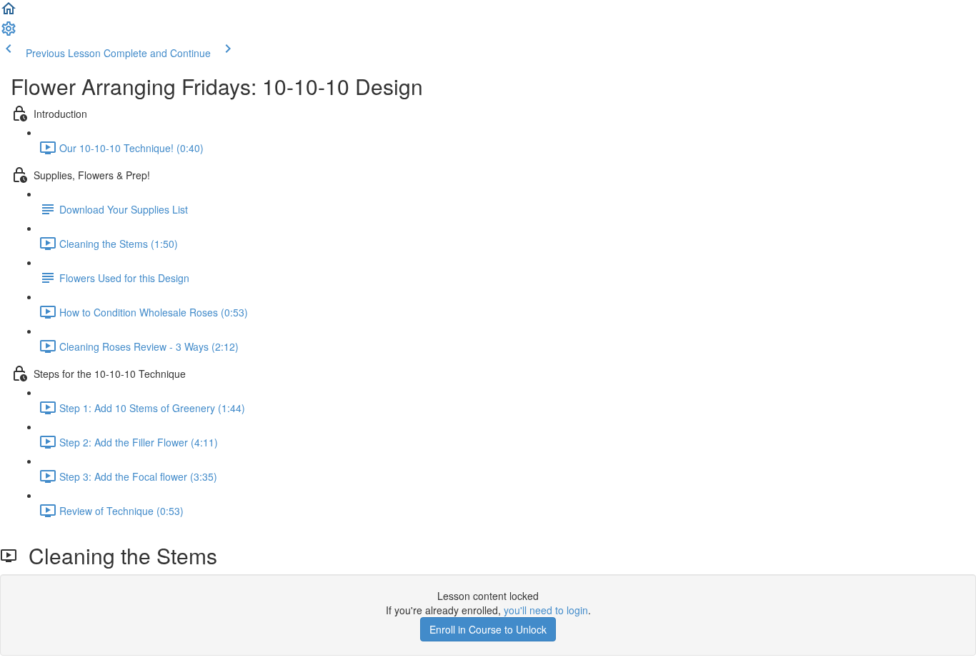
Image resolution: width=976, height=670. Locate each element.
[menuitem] (8, 33)
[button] (8, 13)
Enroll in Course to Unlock (488, 629)
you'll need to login (546, 610)
